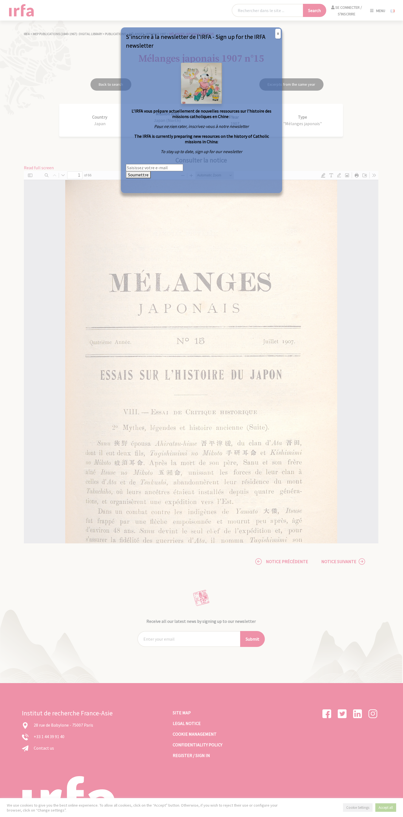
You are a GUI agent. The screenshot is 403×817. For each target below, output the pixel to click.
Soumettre (138, 174)
